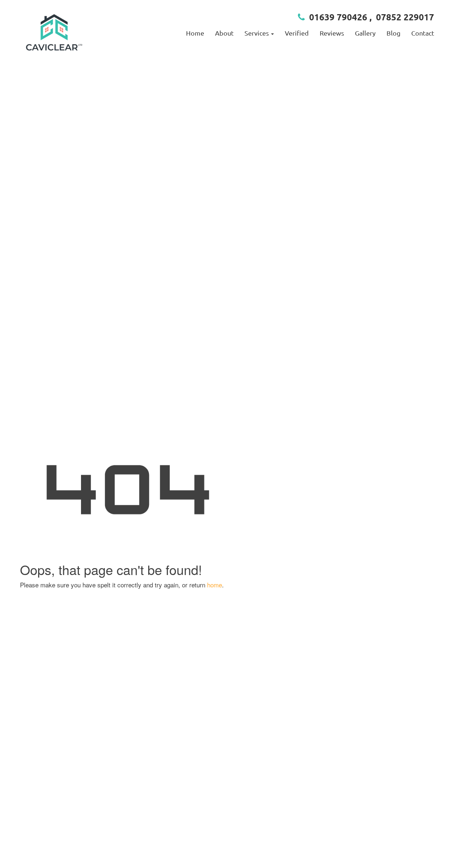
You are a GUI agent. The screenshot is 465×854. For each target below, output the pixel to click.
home (214, 584)
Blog (393, 33)
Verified (297, 33)
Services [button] (257, 33)
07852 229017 (405, 17)
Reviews (332, 33)
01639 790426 (338, 17)
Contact (422, 33)
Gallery (365, 33)
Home (195, 33)
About (224, 33)
